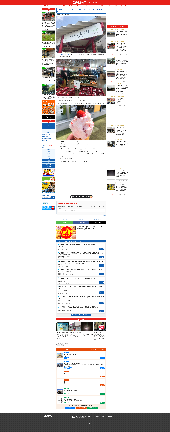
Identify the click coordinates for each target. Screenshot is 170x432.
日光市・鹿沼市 (45, 140)
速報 (116, 5)
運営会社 (79, 416)
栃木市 (62, 344)
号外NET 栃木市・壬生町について (80, 417)
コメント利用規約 (103, 215)
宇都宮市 (44, 143)
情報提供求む (86, 416)
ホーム (74, 416)
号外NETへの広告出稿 (95, 416)
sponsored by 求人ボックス (76, 241)
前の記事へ (65, 219)
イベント (109, 5)
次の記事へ (97, 219)
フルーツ (58, 344)
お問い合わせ (104, 416)
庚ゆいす (66, 346)
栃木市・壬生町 (92, 2)
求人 (64, 5)
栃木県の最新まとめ (46, 134)
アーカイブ (123, 5)
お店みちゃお (88, 5)
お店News (79, 5)
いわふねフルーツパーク (63, 54)
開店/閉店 (71, 5)
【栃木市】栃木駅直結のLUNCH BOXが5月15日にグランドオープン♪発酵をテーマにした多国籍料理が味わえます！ (122, 61)
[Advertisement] (117, 16)
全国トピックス (47, 5)
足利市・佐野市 (45, 147)
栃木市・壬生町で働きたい (64, 241)
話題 (102, 5)
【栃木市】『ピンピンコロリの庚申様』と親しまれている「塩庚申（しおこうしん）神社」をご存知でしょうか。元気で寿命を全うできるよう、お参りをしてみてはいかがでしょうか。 (121, 47)
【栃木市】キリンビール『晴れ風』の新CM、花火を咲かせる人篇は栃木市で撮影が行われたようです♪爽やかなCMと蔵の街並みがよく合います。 (122, 88)
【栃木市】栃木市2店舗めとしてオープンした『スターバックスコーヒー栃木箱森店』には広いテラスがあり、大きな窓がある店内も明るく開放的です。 (48, 62)
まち (96, 5)
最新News (57, 5)
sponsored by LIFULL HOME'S (97, 349)
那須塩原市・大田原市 (46, 138)
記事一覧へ (81, 219)
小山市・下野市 (46, 145)
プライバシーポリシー (113, 416)
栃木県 (68, 14)
